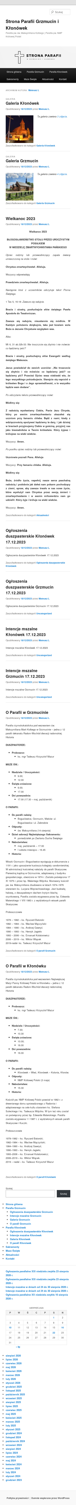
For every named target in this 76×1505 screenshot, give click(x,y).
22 (54, 1332)
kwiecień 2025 (14, 1417)
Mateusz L (33, 90)
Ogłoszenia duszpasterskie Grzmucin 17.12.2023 (29, 586)
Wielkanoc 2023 (20, 218)
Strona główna (14, 71)
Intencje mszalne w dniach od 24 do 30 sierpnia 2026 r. (37, 1287)
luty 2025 (11, 1425)
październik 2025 (15, 1394)
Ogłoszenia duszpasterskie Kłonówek (31, 1231)
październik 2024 (15, 1441)
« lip (18, 1346)
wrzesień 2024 (14, 1445)
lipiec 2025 (12, 1406)
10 (10, 1327)
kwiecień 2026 (14, 1371)
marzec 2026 (13, 1375)
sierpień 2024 (13, 1449)
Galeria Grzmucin (22, 160)
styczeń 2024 (13, 1476)
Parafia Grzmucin (35, 71)
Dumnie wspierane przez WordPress (50, 1498)
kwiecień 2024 (14, 1464)
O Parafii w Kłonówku (26, 965)
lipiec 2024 (12, 1452)
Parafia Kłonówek (58, 71)
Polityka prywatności (18, 1498)
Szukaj (9, 1188)
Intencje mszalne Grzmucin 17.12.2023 (25, 673)
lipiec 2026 (12, 1359)
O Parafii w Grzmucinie (27, 712)
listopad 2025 (13, 1390)
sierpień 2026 (13, 1355)
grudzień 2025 (14, 1386)
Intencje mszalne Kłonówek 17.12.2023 (26, 631)
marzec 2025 (13, 1421)
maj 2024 (11, 1460)
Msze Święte (30, 79)
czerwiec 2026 (14, 1363)
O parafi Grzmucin (45, 950)
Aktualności (48, 79)
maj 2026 (11, 1367)
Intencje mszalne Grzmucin (25, 1215)
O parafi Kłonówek (46, 1177)
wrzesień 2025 (14, 1398)
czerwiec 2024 (14, 1456)
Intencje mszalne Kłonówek (26, 1235)
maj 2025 (11, 1414)
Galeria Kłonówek (22, 103)
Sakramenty (13, 79)
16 (62, 1327)
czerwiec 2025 (14, 1410)
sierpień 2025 (13, 1402)
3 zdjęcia (62, 116)
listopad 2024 (13, 1437)
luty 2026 (11, 1379)
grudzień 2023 (14, 1480)
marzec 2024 (13, 1468)
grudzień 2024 (14, 1433)
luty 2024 (11, 1472)
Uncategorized (44, 613)
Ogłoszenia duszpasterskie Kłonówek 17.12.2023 (30, 536)
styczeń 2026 (13, 1382)
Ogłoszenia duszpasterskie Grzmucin (31, 1212)
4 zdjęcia (62, 174)
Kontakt (63, 79)
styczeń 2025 (13, 1429)
